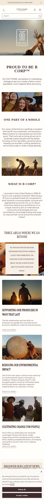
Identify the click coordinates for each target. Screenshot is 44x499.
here (12, 484)
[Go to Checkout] (40, 10)
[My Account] (35, 10)
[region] (22, 484)
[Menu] (3, 9)
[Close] (41, 471)
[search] (21, 16)
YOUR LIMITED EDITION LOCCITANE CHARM (19, 2)
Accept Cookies (22, 495)
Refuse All (22, 489)
